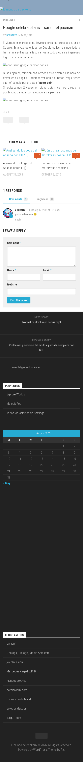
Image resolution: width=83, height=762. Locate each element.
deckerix (11, 35)
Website (12, 284)
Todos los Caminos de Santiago (26, 413)
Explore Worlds (16, 394)
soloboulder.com (17, 708)
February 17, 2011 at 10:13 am (44, 209)
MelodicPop (14, 404)
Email (47, 270)
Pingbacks (44, 199)
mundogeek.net (16, 681)
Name (11, 270)
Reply (18, 219)
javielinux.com (15, 662)
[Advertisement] (19, 558)
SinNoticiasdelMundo (19, 699)
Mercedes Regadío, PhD (21, 671)
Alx (62, 750)
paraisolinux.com (17, 690)
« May (6, 483)
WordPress (40, 750)
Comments (17, 199)
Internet (9, 20)
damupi (11, 643)
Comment (14, 243)
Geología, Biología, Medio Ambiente (28, 653)
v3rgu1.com (14, 718)
